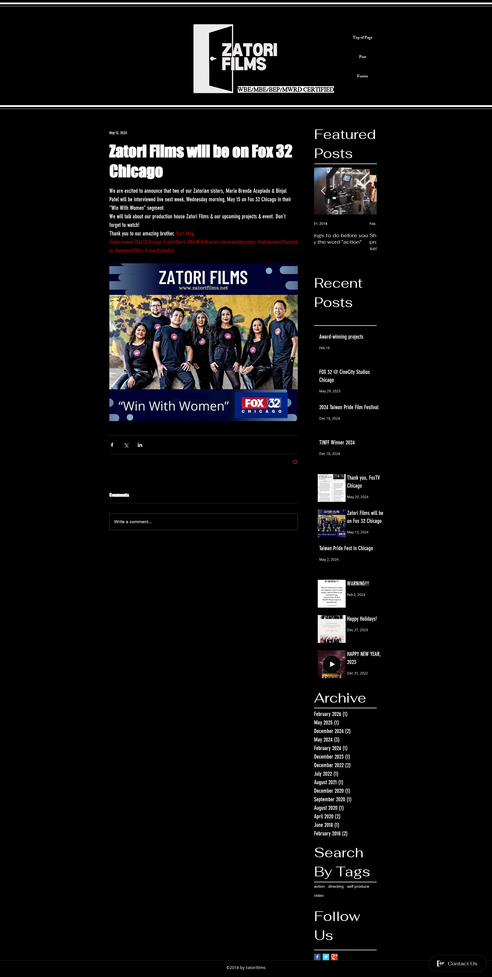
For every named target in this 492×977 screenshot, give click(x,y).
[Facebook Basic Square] (317, 957)
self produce (358, 886)
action (319, 886)
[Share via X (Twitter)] (126, 445)
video (319, 895)
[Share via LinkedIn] (140, 445)
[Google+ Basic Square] (334, 957)
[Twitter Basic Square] (326, 957)
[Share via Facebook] (112, 445)
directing (336, 886)
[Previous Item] (323, 191)
